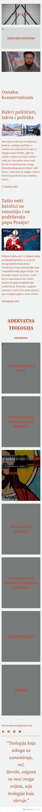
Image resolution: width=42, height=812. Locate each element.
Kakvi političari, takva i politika (19, 114)
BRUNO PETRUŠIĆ (21, 61)
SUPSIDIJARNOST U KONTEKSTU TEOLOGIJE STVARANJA (21, 582)
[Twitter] (3, 731)
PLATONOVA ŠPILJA (21, 636)
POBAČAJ (21, 690)
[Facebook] (8, 731)
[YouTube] (19, 731)
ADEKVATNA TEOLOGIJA (21, 38)
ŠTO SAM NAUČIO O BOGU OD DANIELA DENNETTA (21, 421)
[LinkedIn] (14, 731)
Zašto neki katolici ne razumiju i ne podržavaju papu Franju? (16, 211)
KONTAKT (21, 14)
